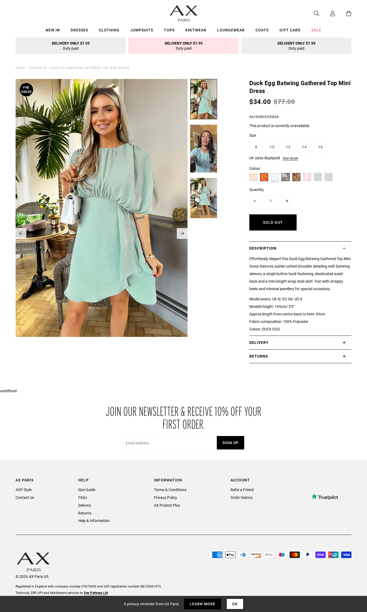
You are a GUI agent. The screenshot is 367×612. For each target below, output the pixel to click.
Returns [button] (258, 356)
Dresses (79, 30)
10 (272, 146)
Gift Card (290, 30)
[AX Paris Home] (183, 13)
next (182, 233)
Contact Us (25, 497)
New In (53, 30)
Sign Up (230, 442)
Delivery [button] (259, 342)
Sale (316, 30)
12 (288, 146)
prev (21, 233)
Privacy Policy (165, 497)
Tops (169, 30)
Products (38, 68)
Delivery (84, 505)
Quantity (256, 189)
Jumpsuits (141, 30)
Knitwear (195, 30)
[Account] (327, 13)
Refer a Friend (242, 489)
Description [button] (262, 248)
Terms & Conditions (170, 489)
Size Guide (290, 158)
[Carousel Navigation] (102, 233)
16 (320, 146)
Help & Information (94, 520)
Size (252, 135)
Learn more (202, 603)
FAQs (82, 497)
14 (304, 146)
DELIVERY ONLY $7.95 (71, 46)
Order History (242, 497)
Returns (84, 513)
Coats (262, 30)
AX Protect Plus (167, 505)
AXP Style (24, 489)
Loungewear (231, 30)
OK (235, 603)
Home (20, 68)
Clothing (109, 30)
